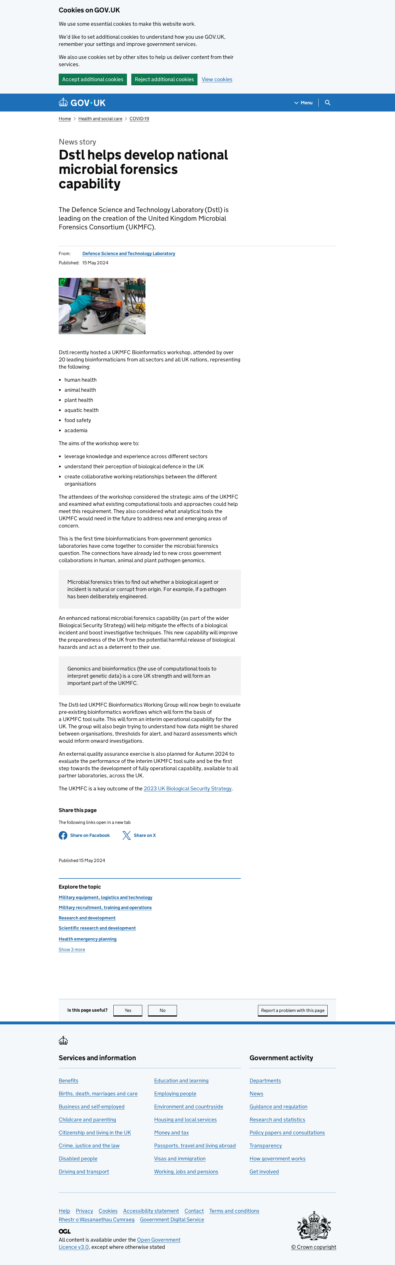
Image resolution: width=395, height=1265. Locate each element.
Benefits (68, 1080)
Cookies (108, 1211)
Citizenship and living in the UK (95, 1132)
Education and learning (181, 1080)
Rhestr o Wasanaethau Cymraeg (96, 1219)
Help (64, 1211)
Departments (265, 1080)
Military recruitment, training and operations (105, 907)
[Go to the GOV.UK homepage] (82, 102)
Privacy (84, 1211)
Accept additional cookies (92, 79)
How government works (278, 1158)
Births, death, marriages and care (98, 1093)
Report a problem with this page (292, 1010)
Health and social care (100, 118)
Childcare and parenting (87, 1119)
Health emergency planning (88, 939)
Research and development (87, 918)
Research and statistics (277, 1119)
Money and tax (171, 1132)
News (256, 1093)
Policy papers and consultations (287, 1132)
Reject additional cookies (164, 79)
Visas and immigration (180, 1158)
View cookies (217, 79)
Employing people (175, 1093)
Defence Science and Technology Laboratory (128, 253)
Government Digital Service (172, 1219)
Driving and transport (84, 1171)
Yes (133, 1010)
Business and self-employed (92, 1106)
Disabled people (78, 1158)
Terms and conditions (234, 1211)
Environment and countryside (188, 1106)
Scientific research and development (97, 928)
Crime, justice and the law (89, 1145)
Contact (194, 1211)
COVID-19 (139, 118)
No (168, 1010)
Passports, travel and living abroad (195, 1145)
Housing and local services (185, 1119)
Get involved (264, 1171)
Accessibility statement (151, 1211)
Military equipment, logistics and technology (105, 897)
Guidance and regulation (278, 1106)
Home (65, 118)
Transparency (266, 1145)
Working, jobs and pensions (186, 1171)
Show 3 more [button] (72, 949)
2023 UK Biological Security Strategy (188, 788)
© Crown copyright (313, 1247)
